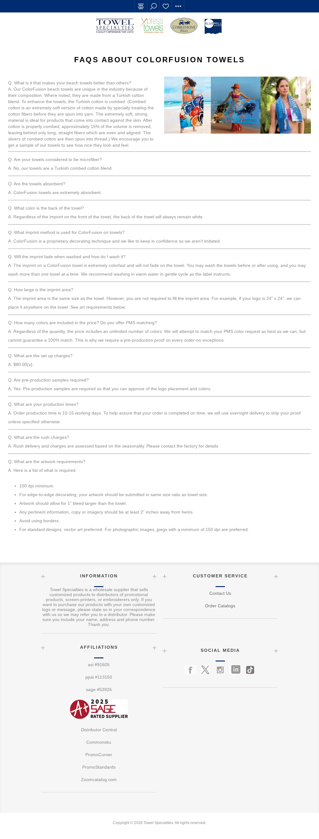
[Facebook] (190, 670)
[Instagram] (220, 670)
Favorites (166, 6)
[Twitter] (205, 670)
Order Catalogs (220, 605)
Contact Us (220, 593)
